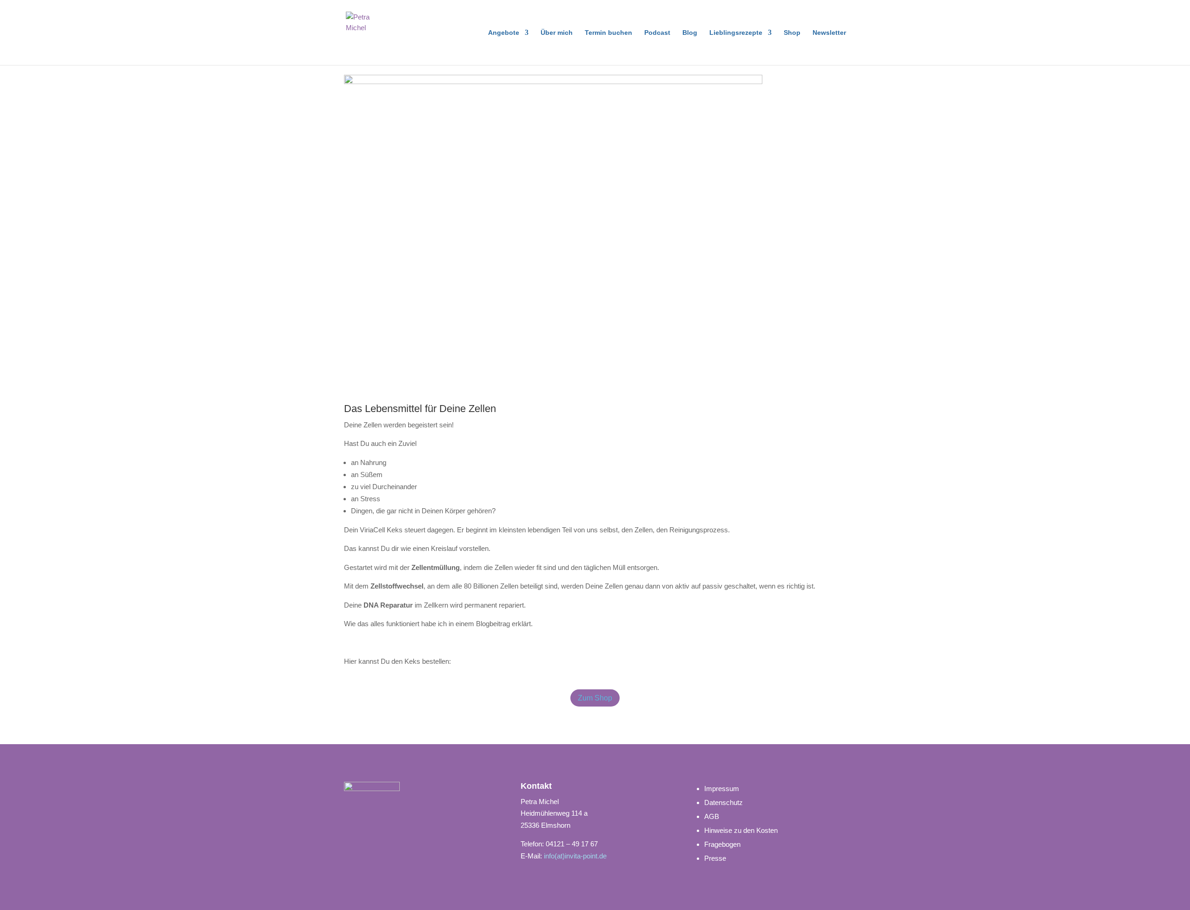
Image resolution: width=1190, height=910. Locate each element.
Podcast (657, 32)
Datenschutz (723, 802)
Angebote (503, 32)
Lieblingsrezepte (735, 32)
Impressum (721, 788)
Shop (792, 32)
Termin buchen (608, 32)
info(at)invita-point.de (575, 856)
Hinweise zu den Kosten (741, 830)
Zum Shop (595, 698)
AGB (711, 816)
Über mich (557, 32)
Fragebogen (722, 844)
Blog (689, 32)
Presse (715, 858)
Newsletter (829, 32)
